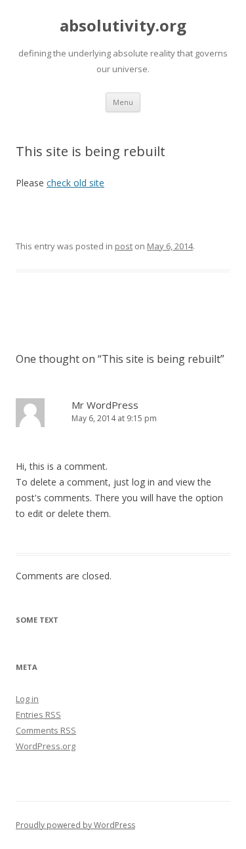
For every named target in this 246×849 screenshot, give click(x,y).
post (124, 246)
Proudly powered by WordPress (75, 825)
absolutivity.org (123, 26)
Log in (27, 699)
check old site (75, 182)
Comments (46, 730)
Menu (123, 102)
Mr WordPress (105, 404)
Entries (38, 714)
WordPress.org (45, 746)
